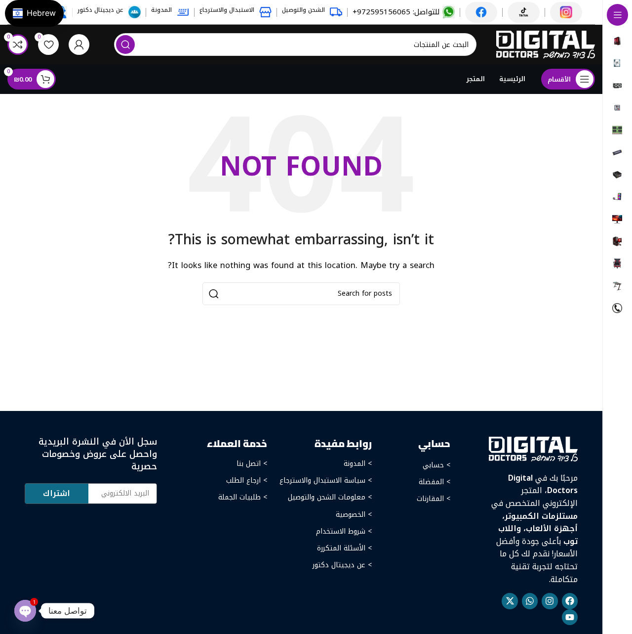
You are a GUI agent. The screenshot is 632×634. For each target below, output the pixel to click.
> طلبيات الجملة (242, 497)
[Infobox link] (404, 12)
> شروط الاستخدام (344, 531)
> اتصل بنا (252, 463)
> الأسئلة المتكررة (344, 548)
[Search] (125, 44)
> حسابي (436, 465)
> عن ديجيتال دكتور (342, 565)
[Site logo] (545, 44)
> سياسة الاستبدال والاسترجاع (325, 480)
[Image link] (533, 448)
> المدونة (358, 463)
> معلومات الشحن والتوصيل (330, 497)
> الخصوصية (354, 514)
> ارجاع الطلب (246, 480)
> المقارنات (433, 498)
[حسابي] (79, 44)
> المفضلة (434, 482)
